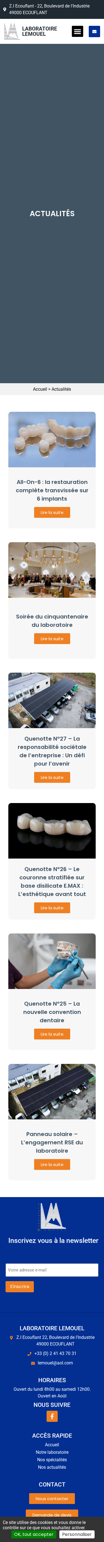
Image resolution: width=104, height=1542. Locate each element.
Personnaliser (77, 1534)
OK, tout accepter (34, 1534)
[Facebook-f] (52, 1416)
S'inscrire (19, 1286)
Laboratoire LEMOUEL (39, 31)
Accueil (40, 389)
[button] (77, 31)
